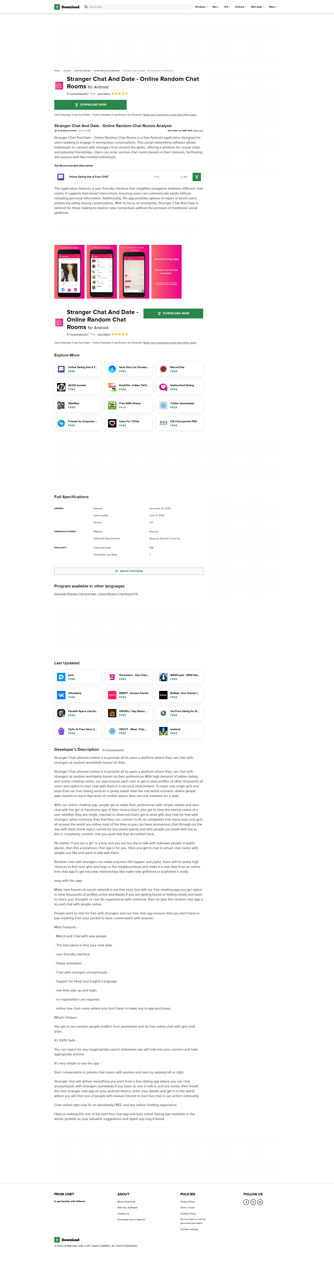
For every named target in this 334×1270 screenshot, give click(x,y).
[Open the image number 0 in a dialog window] (69, 272)
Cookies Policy (188, 1213)
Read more (198, 130)
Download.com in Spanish (131, 1219)
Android (239, 7)
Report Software (131, 571)
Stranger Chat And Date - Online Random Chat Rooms (133, 82)
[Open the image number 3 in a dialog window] (166, 272)
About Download (126, 1201)
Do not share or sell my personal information (193, 1221)
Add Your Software (127, 1207)
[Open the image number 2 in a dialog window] (134, 272)
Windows (200, 7)
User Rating (103, 93)
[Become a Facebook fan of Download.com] (246, 1202)
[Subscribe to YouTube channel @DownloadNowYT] (260, 1202)
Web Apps (256, 7)
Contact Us (123, 1213)
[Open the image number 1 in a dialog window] (102, 272)
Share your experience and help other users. (170, 115)
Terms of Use (187, 1207)
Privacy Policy (187, 1201)
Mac (214, 7)
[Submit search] (86, 7)
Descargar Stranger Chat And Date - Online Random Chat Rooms (93, 594)
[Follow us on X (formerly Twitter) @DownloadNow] (253, 1202)
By (78, 93)
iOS (226, 7)
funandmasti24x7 (115, 750)
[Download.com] (66, 7)
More (272, 6)
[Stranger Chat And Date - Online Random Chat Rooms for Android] (59, 85)
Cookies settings (189, 1229)
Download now (93, 105)
